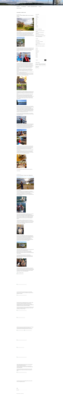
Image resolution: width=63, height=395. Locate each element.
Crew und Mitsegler (23, 6)
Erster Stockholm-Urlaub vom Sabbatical (25, 175)
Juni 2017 (37, 54)
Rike (36, 34)
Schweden (37, 25)
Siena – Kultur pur (37, 40)
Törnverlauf (40, 6)
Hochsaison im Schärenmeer (41, 34)
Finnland (36, 19)
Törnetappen (18, 6)
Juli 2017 (36, 53)
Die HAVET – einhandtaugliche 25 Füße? (32, 6)
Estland (36, 18)
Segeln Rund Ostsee (24, 2)
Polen (36, 24)
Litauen (36, 23)
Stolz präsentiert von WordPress (20, 393)
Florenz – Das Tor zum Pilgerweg (39, 41)
